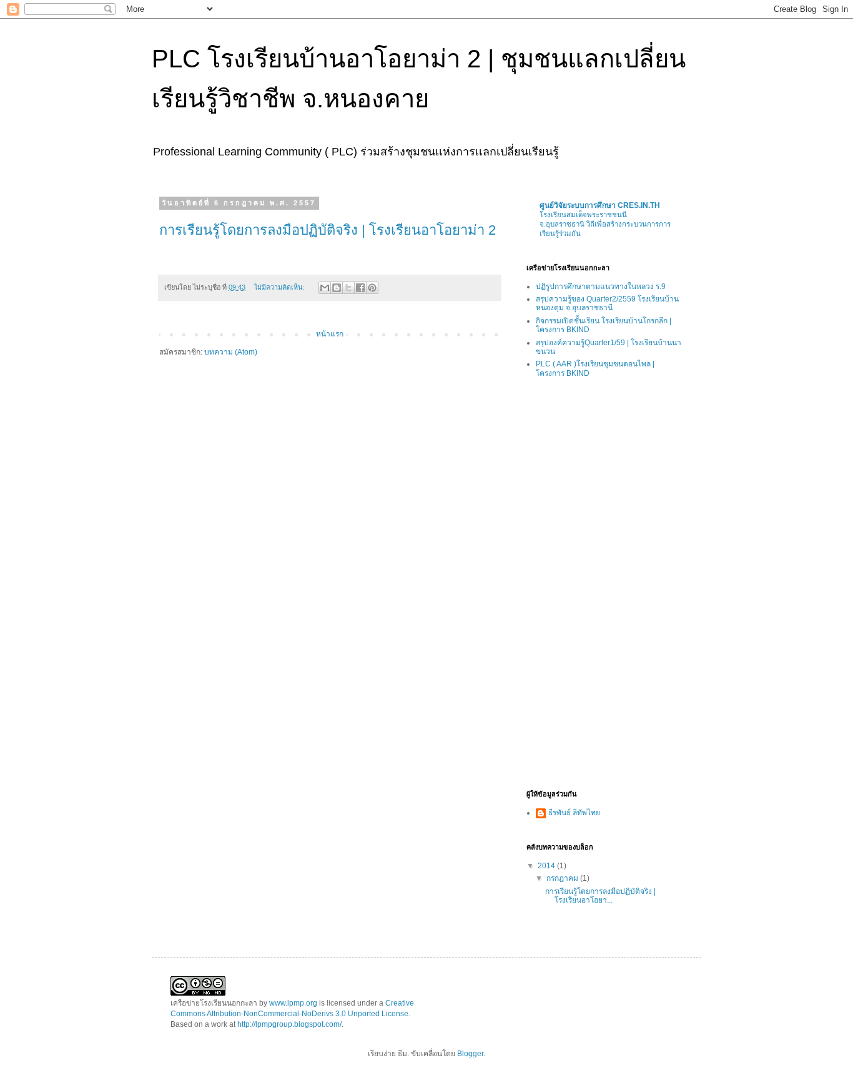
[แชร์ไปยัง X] (348, 288)
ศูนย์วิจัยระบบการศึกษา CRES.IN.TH (600, 205)
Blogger (470, 1053)
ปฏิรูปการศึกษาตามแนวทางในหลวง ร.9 (601, 286)
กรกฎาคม (563, 878)
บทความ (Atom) (230, 352)
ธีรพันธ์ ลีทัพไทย (574, 812)
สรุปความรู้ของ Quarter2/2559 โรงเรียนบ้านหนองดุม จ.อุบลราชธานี (607, 303)
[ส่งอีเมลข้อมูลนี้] (324, 288)
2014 (547, 865)
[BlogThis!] (336, 288)
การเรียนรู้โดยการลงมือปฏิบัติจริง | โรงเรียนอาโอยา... (600, 895)
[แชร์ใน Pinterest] (372, 288)
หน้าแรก (329, 334)
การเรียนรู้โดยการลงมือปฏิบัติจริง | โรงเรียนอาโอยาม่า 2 (327, 230)
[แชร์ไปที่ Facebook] (360, 288)
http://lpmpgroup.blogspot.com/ (289, 1024)
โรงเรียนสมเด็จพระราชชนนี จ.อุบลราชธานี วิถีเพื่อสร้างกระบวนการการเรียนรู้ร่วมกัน (605, 224)
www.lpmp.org (293, 1003)
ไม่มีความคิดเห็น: (280, 287)
